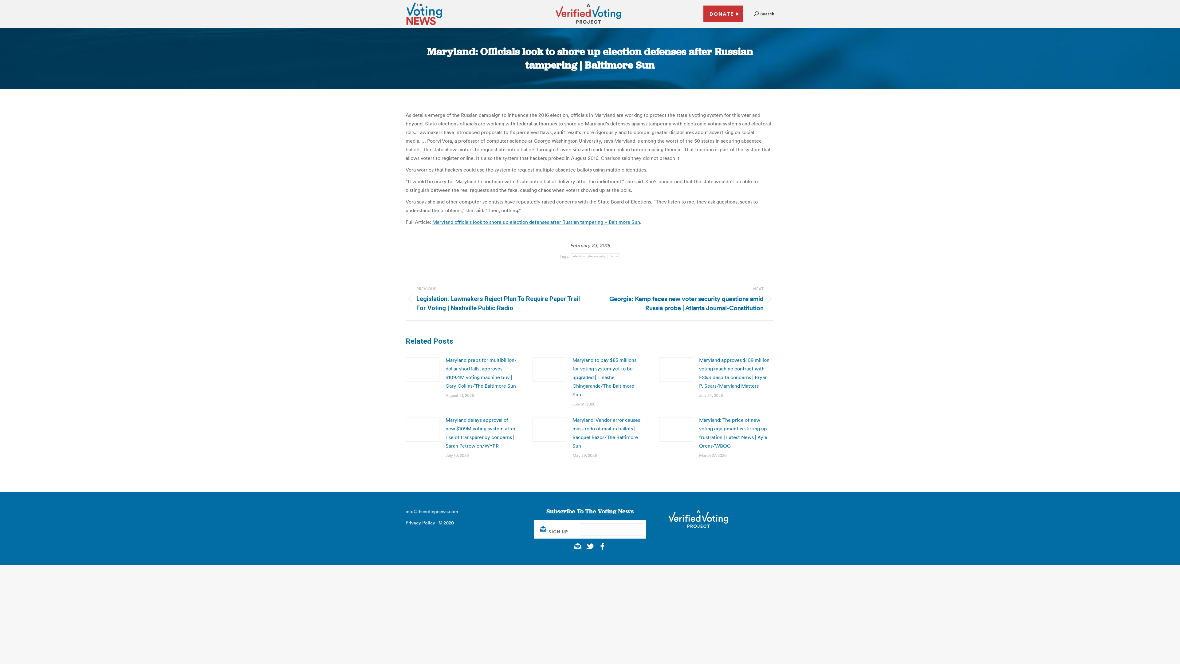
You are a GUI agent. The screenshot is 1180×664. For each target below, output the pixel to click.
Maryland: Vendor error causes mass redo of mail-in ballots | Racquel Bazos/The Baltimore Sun (606, 433)
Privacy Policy (420, 523)
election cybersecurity (589, 256)
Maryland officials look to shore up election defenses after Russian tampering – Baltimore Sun (536, 222)
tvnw (614, 256)
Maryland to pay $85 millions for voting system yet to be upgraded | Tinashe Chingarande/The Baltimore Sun (604, 377)
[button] (764, 14)
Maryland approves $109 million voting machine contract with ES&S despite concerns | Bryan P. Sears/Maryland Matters (734, 373)
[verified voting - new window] (588, 25)
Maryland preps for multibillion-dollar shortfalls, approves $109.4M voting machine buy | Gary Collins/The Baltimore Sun (481, 373)
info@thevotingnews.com (432, 511)
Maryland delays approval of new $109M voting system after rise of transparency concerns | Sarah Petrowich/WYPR (481, 433)
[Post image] (422, 369)
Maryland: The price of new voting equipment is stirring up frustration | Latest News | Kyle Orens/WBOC (733, 433)
